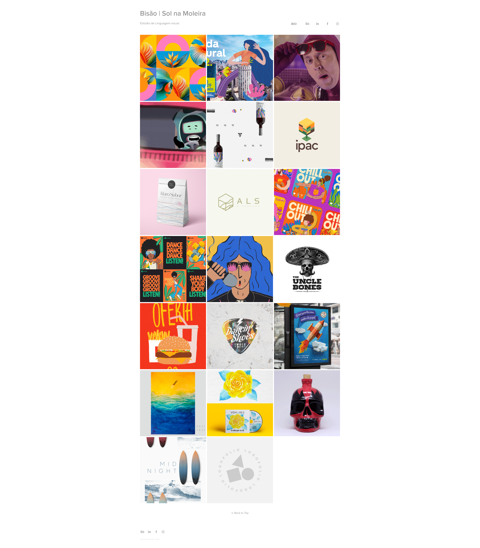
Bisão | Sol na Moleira (173, 13)
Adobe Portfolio (154, 539)
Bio (294, 24)
